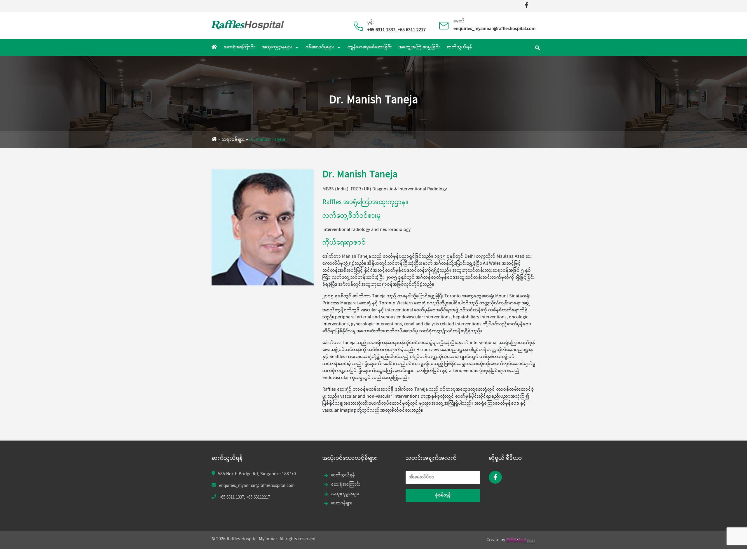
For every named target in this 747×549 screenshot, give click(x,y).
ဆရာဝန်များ (233, 140)
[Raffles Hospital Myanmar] (248, 24)
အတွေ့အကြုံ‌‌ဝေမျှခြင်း (419, 47)
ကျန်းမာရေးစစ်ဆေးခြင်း (370, 47)
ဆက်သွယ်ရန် (459, 47)
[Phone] (360, 23)
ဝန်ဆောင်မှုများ (320, 47)
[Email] (446, 22)
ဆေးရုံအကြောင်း (239, 47)
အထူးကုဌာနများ (277, 47)
